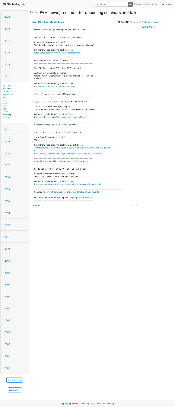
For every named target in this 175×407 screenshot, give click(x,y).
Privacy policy (87, 403)
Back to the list (148, 27)
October (6, 91)
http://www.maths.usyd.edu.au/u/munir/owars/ (55, 86)
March (5, 111)
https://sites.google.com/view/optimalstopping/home (58, 53)
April (5, 109)
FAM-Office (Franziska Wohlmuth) (48, 22)
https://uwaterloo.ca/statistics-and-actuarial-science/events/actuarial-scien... (68, 184)
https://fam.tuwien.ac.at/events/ (85, 192)
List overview (15, 380)
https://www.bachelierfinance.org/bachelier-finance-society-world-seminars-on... (70, 153)
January (6, 117)
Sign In (156, 4)
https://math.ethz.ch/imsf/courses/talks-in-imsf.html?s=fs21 (61, 117)
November (7, 88)
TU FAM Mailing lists (14, 4)
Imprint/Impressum (69, 403)
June (5, 103)
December (7, 86)
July (5, 100)
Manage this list (142, 4)
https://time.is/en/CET (83, 197)
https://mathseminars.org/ (54, 192)
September (8, 94)
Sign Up (168, 4)
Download (15, 390)
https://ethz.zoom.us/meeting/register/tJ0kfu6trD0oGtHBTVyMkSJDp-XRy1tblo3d (73, 148)
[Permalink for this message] (136, 205)
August (6, 97)
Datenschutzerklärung (104, 403)
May (5, 106)
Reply (37, 205)
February (7, 114)
